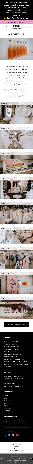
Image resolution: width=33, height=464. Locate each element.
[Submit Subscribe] (28, 426)
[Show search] (26, 26)
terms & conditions (16, 444)
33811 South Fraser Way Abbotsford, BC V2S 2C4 (13, 378)
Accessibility (16, 446)
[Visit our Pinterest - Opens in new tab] (13, 435)
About (6, 395)
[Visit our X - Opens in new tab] (5, 435)
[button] (3, 26)
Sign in (6, 406)
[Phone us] (7, 26)
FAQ (5, 398)
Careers (7, 411)
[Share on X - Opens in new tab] (6, 103)
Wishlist (7, 408)
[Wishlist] (30, 26)
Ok (31, 458)
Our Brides (8, 400)
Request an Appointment (13, 386)
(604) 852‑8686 (9, 384)
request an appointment (17, 324)
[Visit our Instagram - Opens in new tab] (17, 435)
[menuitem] (3, 26)
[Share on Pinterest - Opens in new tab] (8, 103)
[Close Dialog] (1, 459)
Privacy (16, 448)
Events (7, 403)
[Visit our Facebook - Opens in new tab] (9, 435)
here (16, 462)
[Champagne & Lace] (16, 27)
